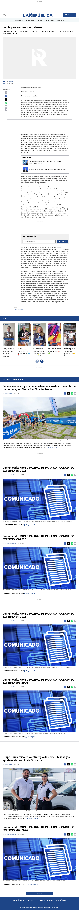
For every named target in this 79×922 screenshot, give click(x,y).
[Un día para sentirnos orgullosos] (39, 58)
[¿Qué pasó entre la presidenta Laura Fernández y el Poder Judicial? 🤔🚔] (69, 334)
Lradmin (11, 81)
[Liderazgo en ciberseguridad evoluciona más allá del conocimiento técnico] (25, 162)
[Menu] (4, 15)
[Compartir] (6, 109)
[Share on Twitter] (6, 99)
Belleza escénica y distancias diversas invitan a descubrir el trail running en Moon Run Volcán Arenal (39, 388)
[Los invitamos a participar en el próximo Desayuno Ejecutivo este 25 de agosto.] (39, 334)
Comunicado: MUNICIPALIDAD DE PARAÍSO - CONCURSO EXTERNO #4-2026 (38, 615)
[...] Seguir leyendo (51, 447)
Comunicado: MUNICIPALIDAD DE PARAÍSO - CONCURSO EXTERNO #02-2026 (38, 829)
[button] (69, 15)
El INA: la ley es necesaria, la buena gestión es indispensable (47, 169)
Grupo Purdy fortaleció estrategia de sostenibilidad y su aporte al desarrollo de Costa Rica (37, 759)
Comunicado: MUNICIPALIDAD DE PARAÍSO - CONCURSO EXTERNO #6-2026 (38, 469)
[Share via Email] (6, 106)
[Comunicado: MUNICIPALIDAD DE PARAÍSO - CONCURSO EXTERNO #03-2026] (39, 711)
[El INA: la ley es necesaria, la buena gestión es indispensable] (25, 169)
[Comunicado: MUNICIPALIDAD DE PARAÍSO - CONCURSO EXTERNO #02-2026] (39, 859)
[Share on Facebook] (6, 96)
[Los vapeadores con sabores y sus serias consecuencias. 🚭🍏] (54, 334)
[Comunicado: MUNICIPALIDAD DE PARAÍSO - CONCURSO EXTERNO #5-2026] (39, 568)
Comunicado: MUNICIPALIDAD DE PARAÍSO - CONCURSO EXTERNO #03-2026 (38, 681)
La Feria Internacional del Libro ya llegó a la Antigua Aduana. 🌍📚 (24, 351)
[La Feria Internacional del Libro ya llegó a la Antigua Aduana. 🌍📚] (24, 334)
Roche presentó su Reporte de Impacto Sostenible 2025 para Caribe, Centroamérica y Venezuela (9, 352)
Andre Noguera (8, 393)
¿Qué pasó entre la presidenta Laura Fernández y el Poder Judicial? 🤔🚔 (69, 351)
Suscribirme (62, 241)
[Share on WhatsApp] (6, 103)
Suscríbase (61, 900)
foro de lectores (19, 309)
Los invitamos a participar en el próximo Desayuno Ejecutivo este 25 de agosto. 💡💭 (39, 351)
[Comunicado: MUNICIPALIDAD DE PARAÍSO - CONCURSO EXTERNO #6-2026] (39, 499)
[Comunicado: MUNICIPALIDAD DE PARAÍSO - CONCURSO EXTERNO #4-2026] (39, 645)
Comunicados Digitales (10, 474)
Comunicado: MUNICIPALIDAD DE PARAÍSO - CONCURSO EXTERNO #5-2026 (38, 538)
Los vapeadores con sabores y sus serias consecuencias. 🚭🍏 (54, 350)
